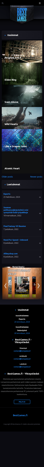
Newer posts (36, 176)
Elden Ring (10, 79)
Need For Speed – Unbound (16, 240)
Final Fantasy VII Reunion (15, 226)
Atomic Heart (12, 168)
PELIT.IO (22, 402)
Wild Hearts (11, 124)
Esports (7, 194)
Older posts (7, 176)
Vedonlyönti (22, 330)
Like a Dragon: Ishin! (16, 146)
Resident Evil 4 (13, 57)
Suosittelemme (22, 316)
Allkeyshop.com (11, 254)
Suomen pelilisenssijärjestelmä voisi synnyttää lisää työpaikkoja (16, 210)
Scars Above (11, 102)
